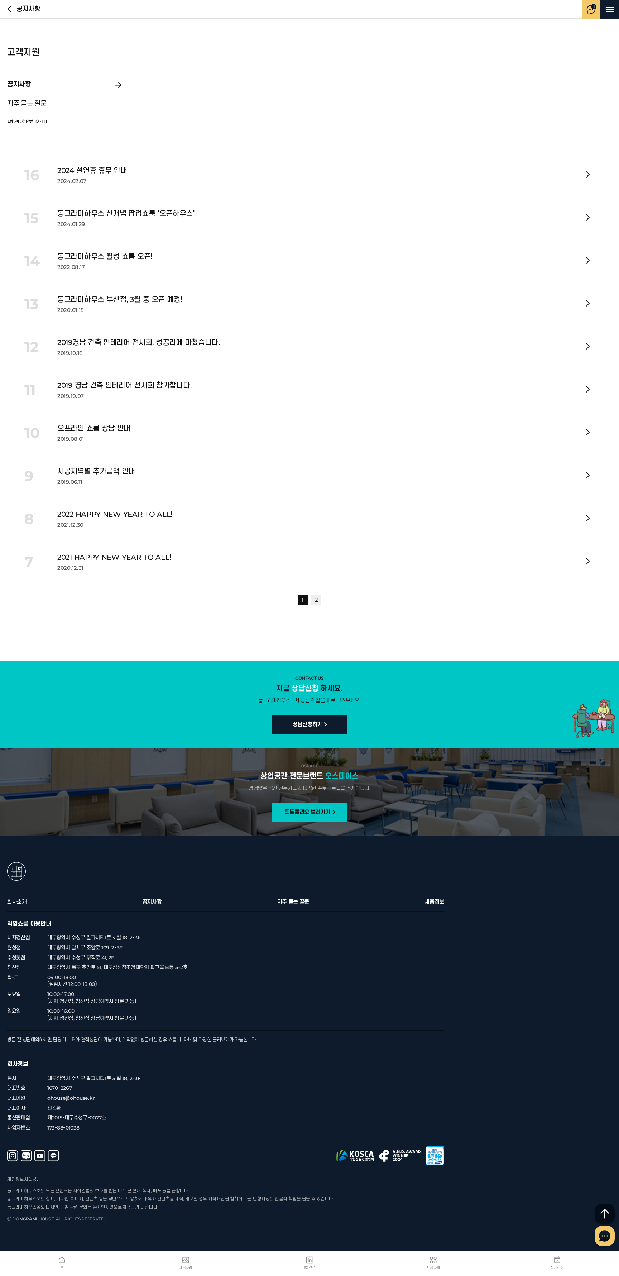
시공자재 (433, 1268)
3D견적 (310, 1268)
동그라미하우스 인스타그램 (12, 1155)
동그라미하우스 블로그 (26, 1155)
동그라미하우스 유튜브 (39, 1155)
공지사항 (11, 9)
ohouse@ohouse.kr (71, 1098)
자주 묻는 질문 (27, 104)
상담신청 (557, 1268)
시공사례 (186, 1268)
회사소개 (17, 902)
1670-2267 (59, 1088)
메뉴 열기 (609, 9)
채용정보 (434, 902)
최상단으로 (605, 1214)
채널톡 (605, 1236)
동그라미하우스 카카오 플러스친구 (53, 1155)
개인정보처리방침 (24, 1179)
